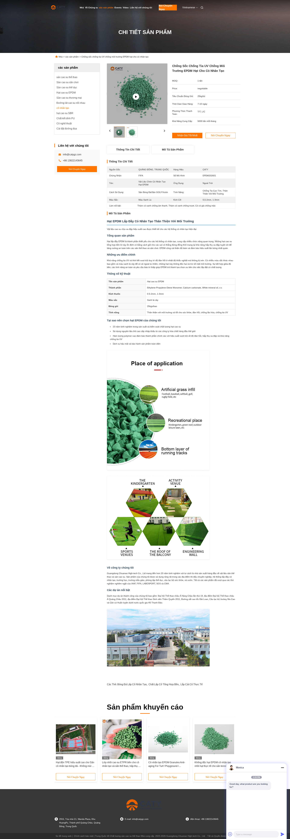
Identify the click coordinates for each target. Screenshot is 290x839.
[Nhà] (59, 7)
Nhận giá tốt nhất (187, 135)
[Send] (282, 834)
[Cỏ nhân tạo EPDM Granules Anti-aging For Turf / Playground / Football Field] (168, 739)
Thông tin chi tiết (128, 149)
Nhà (82, 7)
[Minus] (282, 767)
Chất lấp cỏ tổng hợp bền (163, 684)
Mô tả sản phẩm (173, 149)
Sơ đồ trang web (63, 836)
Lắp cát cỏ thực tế (191, 684)
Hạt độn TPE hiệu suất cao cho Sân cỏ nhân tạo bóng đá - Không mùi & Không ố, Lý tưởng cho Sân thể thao (75, 764)
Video (126, 7)
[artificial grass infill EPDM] (137, 94)
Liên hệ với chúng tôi (141, 7)
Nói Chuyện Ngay (165, 7)
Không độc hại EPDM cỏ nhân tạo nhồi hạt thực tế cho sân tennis (213, 764)
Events (118, 7)
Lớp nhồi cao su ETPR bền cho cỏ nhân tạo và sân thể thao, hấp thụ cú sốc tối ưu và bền (121, 764)
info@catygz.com (72, 154)
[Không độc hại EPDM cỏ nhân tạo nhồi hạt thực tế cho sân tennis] (214, 739)
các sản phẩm (106, 7)
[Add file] (230, 834)
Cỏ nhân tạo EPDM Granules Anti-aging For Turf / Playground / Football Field (166, 764)
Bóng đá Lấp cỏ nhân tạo (132, 684)
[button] (59, 746)
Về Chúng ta (91, 7)
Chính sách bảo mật (83, 836)
